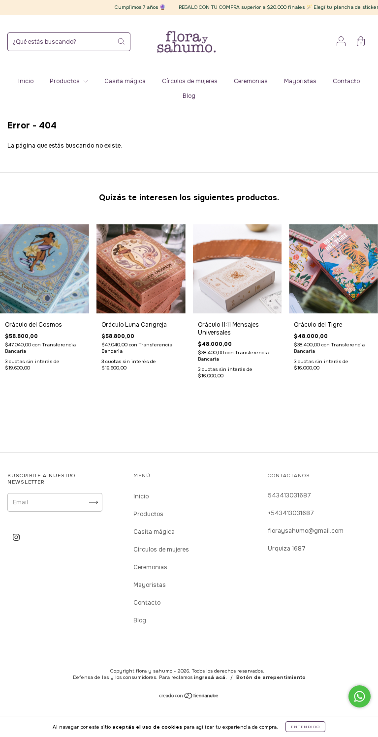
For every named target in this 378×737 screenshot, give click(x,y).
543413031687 (289, 495)
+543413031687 (291, 513)
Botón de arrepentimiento (271, 677)
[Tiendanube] (189, 697)
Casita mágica (125, 81)
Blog (189, 96)
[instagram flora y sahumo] (16, 537)
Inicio (25, 81)
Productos (65, 81)
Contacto (346, 81)
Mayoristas (300, 81)
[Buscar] (121, 41)
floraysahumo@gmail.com (306, 531)
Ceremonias (251, 81)
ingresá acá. (210, 677)
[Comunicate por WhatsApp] (359, 696)
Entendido (305, 726)
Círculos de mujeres (190, 81)
